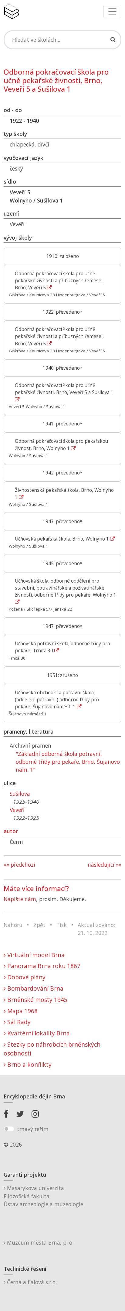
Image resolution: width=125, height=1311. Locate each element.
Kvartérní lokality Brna (38, 1033)
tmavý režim (33, 1129)
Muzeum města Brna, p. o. (39, 1242)
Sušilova (20, 793)
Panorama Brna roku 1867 (43, 966)
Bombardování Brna (34, 988)
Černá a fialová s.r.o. (31, 1282)
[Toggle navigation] (112, 11)
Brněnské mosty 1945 (36, 1000)
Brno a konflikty (29, 1064)
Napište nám (20, 899)
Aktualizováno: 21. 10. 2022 (96, 928)
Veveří (17, 809)
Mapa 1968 (22, 1011)
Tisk (61, 925)
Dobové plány (26, 977)
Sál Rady (18, 1022)
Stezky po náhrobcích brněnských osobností (52, 1048)
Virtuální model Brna (35, 955)
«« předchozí (19, 864)
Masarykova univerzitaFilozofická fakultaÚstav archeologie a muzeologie (43, 1196)
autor (11, 831)
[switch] (9, 1129)
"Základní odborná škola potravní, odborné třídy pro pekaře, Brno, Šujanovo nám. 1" (68, 762)
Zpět (39, 925)
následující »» (104, 864)
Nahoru (13, 925)
